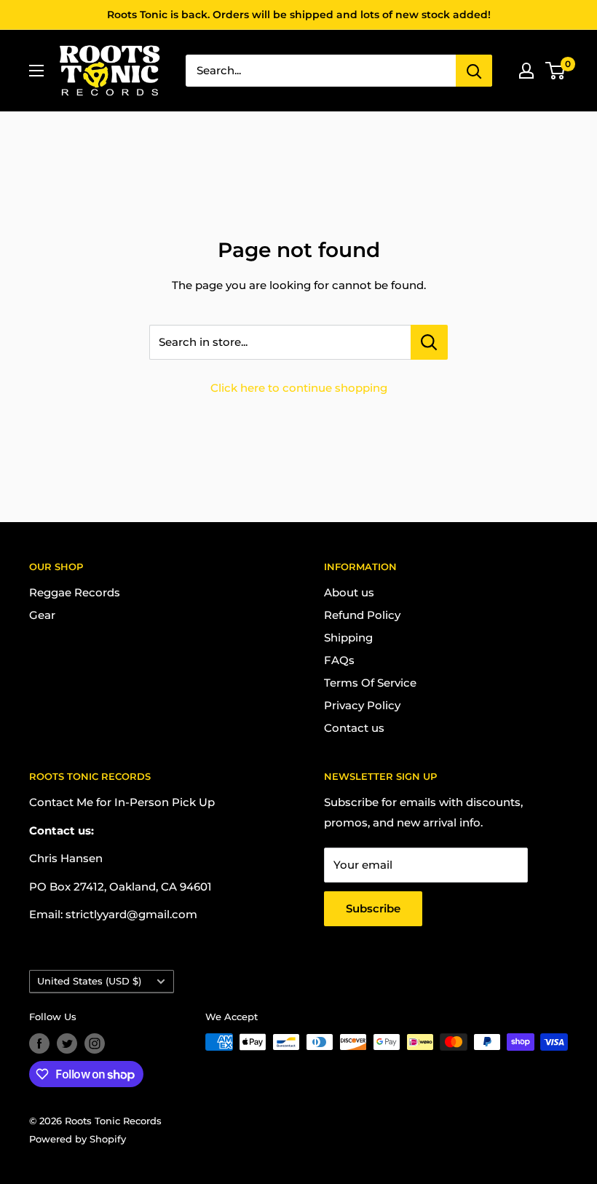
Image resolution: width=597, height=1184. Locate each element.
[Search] (474, 71)
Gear (42, 615)
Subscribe (373, 908)
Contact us (354, 728)
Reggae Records (74, 592)
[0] (556, 70)
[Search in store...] (429, 342)
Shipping (348, 637)
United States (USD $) (89, 981)
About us (349, 592)
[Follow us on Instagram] (94, 1043)
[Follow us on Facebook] (39, 1043)
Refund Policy (362, 615)
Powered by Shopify (77, 1139)
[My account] (526, 71)
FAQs (339, 660)
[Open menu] (36, 70)
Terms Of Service (370, 683)
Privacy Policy (362, 705)
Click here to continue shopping (298, 388)
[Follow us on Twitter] (67, 1043)
